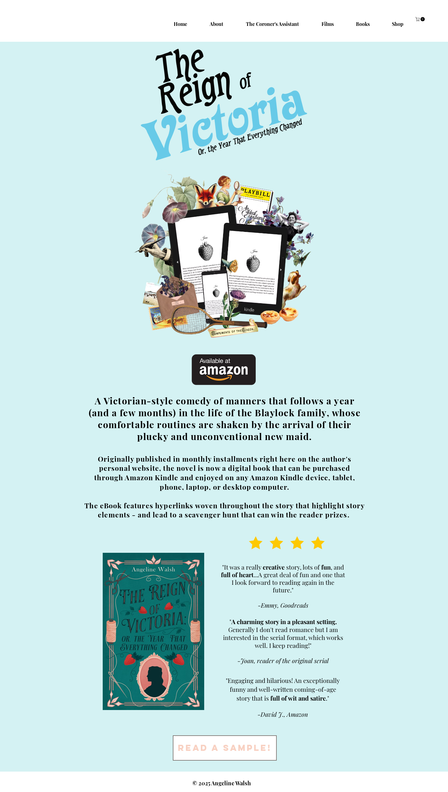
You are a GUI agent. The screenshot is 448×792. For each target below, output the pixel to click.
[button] (420, 19)
